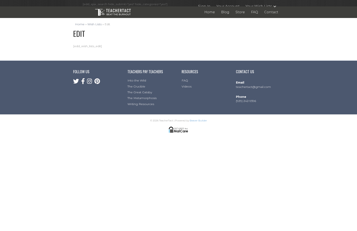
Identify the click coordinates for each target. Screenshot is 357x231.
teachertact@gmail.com (253, 87)
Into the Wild (136, 80)
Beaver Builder (198, 120)
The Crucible (136, 86)
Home (79, 24)
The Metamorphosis (142, 98)
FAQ (185, 80)
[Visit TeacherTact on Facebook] (83, 82)
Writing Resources (140, 104)
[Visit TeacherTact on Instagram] (89, 82)
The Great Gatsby (139, 92)
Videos (187, 86)
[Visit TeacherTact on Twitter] (76, 82)
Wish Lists (94, 24)
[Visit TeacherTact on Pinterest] (97, 82)
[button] (275, 6)
